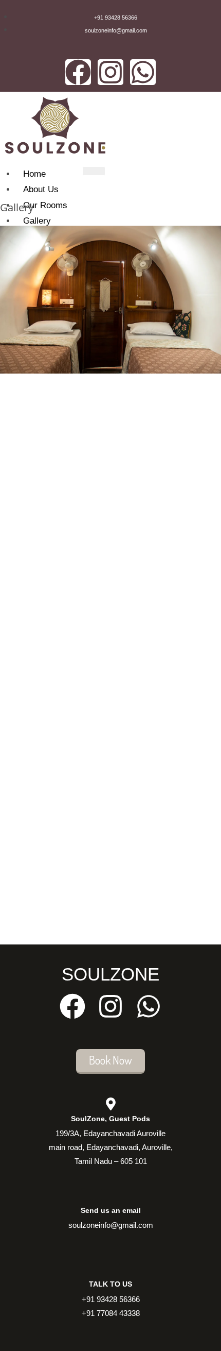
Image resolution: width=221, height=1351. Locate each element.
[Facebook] (78, 72)
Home (34, 174)
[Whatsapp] (143, 72)
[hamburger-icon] (93, 171)
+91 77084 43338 (111, 1313)
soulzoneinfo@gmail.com (110, 1225)
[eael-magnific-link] (3, 380)
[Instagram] (110, 72)
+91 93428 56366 (111, 1299)
